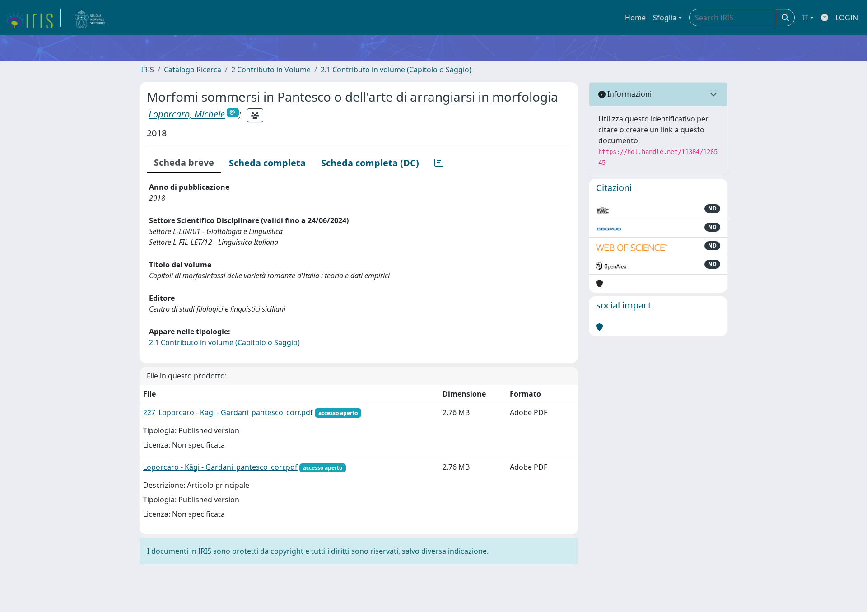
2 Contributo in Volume (271, 70)
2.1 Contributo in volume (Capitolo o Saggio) (396, 70)
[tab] (439, 163)
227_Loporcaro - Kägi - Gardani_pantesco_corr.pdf (228, 412)
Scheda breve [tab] (184, 162)
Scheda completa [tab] (267, 163)
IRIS (147, 70)
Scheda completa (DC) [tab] (370, 163)
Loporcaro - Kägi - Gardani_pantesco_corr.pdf (220, 467)
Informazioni (629, 94)
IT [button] (805, 18)
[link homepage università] (90, 18)
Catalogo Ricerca (192, 70)
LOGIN (846, 18)
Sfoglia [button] (664, 18)
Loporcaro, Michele (187, 114)
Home (635, 18)
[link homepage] (33, 18)
